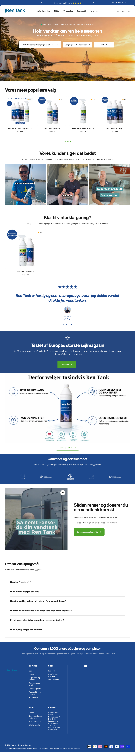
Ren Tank (51, 671)
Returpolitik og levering (35, 693)
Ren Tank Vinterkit (51, 128)
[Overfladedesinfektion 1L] (83, 111)
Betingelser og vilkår (34, 684)
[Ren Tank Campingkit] (115, 111)
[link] (25, 184)
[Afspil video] (36, 519)
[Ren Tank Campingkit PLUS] (20, 111)
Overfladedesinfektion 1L (83, 128)
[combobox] (121, 2)
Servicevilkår (63, 748)
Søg (30, 671)
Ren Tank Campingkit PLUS (20, 128)
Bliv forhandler (35, 725)
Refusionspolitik (43, 748)
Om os (31, 713)
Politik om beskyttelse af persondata (15, 748)
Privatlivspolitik (35, 689)
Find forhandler (35, 721)
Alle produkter (53, 680)
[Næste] (93, 2)
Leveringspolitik (54, 748)
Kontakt (32, 674)
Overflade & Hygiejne (52, 675)
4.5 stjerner (54, 24)
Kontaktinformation (32, 748)
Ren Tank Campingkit (115, 128)
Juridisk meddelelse (74, 748)
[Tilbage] (41, 2)
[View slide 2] (66, 324)
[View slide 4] (71, 324)
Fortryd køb (33, 697)
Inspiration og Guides (34, 679)
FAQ (36, 569)
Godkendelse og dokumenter (35, 717)
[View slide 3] (69, 324)
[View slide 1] (63, 324)
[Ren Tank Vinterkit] (52, 111)
